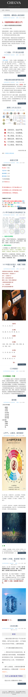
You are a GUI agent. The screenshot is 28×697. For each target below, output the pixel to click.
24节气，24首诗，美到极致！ (14, 433)
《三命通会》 (14, 369)
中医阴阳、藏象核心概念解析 (14, 15)
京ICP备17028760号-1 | (6, 692)
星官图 (14, 400)
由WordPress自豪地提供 (15, 692)
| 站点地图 (20, 691)
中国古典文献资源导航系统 (14, 80)
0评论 (17, 17)
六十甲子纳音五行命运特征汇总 (14, 212)
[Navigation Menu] (26, 6)
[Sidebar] (1, 6)
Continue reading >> (22, 48)
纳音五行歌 (14, 160)
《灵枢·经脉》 (5, 60)
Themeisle (14, 694)
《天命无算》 (14, 626)
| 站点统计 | (24, 691)
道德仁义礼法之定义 (14, 108)
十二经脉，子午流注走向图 (14, 52)
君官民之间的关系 (9, 153)
